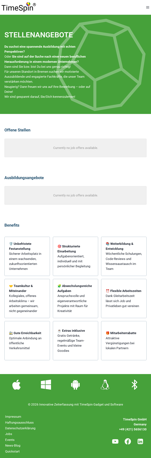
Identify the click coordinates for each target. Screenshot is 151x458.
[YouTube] (115, 441)
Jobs (8, 434)
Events (10, 440)
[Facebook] (128, 441)
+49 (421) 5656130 (133, 429)
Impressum (13, 416)
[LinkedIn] (140, 441)
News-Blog (12, 445)
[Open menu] (147, 7)
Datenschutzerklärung (20, 428)
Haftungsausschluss (19, 422)
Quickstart (12, 451)
